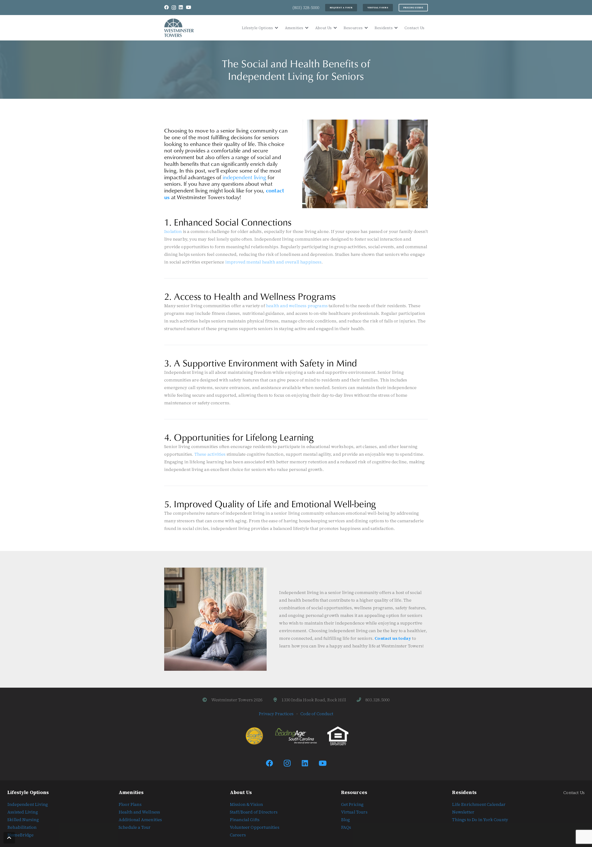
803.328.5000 (377, 700)
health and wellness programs (297, 306)
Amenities (131, 792)
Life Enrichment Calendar (479, 804)
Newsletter (463, 812)
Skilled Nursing (23, 819)
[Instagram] (174, 7)
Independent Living (27, 804)
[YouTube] (188, 7)
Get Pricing (352, 804)
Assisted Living (22, 812)
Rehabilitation (22, 827)
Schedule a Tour (135, 827)
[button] (275, 28)
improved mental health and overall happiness (273, 262)
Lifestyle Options (28, 792)
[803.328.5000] (361, 700)
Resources (354, 792)
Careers (238, 835)
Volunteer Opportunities (254, 827)
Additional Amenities (140, 819)
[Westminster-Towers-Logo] (179, 28)
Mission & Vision (246, 804)
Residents (464, 792)
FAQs (346, 827)
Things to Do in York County (480, 819)
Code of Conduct (316, 714)
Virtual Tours (354, 812)
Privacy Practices (276, 714)
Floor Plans (130, 804)
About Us (241, 792)
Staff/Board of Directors (254, 812)
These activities (210, 454)
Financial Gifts (245, 819)
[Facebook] (166, 7)
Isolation (173, 231)
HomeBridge (20, 835)
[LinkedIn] (181, 7)
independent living (244, 177)
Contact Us (574, 792)
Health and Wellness (139, 812)
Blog (345, 819)
